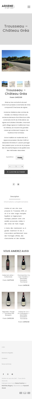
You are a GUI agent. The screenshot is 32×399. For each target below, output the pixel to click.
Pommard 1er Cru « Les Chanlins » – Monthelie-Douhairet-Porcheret (24, 278)
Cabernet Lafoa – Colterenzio (8, 276)
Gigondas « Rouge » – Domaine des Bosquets (8, 313)
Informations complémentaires (16, 202)
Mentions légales (7, 353)
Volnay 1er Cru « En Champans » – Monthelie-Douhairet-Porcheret (24, 315)
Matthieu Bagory (7, 386)
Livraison (4, 358)
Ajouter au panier (17, 172)
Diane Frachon (20, 383)
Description (14, 196)
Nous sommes (6, 364)
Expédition (10, 157)
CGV (3, 347)
